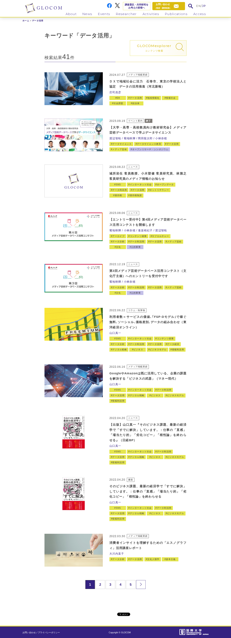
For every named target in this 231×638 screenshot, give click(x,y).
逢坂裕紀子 (145, 230)
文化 (118, 247)
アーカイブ (118, 236)
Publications (176, 14)
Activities (151, 14)
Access (199, 14)
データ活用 (136, 98)
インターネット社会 (141, 184)
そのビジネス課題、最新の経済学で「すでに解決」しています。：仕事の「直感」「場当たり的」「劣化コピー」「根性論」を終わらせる (148, 491)
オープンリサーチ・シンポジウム (150, 149)
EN (198, 6)
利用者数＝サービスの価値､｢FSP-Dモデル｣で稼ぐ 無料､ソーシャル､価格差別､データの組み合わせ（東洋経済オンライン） (148, 322)
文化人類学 (153, 559)
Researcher (126, 14)
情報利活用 (178, 349)
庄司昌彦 (115, 92)
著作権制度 (136, 195)
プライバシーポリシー (49, 632)
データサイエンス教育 (149, 144)
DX (118, 98)
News (87, 14)
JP (204, 6)
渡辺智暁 (115, 138)
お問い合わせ (29, 632)
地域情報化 (153, 98)
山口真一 (115, 333)
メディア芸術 (119, 149)
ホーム (25, 20)
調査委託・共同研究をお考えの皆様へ (136, 6)
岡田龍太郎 (145, 138)
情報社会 (171, 98)
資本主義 (171, 559)
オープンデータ (165, 184)
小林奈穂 (161, 138)
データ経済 (173, 344)
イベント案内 (135, 120)
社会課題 (118, 103)
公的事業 (136, 247)
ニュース (133, 167)
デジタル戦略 (119, 349)
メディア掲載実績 (137, 74)
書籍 (130, 479)
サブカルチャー (160, 236)
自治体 (136, 103)
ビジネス (138, 349)
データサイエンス (122, 144)
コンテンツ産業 (138, 236)
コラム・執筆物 (136, 310)
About (71, 14)
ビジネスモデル (158, 349)
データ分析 (118, 241)
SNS (118, 184)
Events (104, 14)
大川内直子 (116, 553)
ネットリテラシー (159, 190)
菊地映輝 (129, 138)
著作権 (118, 195)
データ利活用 (119, 190)
